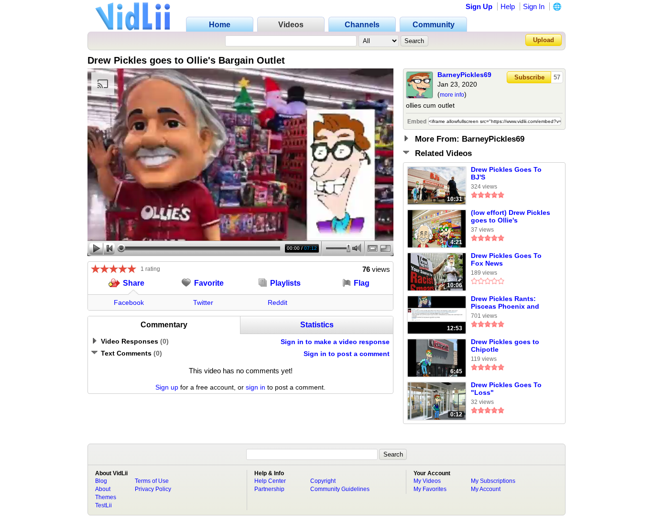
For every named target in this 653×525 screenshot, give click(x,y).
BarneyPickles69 (464, 74)
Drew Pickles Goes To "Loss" (506, 388)
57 (557, 77)
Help (508, 6)
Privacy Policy (153, 489)
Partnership (269, 489)
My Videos (427, 481)
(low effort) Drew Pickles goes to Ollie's (510, 216)
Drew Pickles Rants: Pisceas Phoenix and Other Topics (505, 303)
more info (452, 94)
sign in (255, 387)
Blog (101, 481)
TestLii (103, 505)
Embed (416, 121)
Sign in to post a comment (347, 353)
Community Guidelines (340, 489)
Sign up (166, 387)
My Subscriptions (493, 481)
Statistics (317, 325)
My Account (486, 489)
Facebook (129, 302)
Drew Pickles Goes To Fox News (506, 259)
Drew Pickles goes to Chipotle (505, 345)
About (102, 489)
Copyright (323, 481)
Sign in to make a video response (335, 342)
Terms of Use (152, 481)
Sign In (533, 6)
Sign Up (479, 6)
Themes (105, 497)
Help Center (270, 481)
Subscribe (529, 77)
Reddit (277, 302)
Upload (543, 40)
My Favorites (430, 489)
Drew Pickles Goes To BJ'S (506, 173)
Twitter (203, 302)
